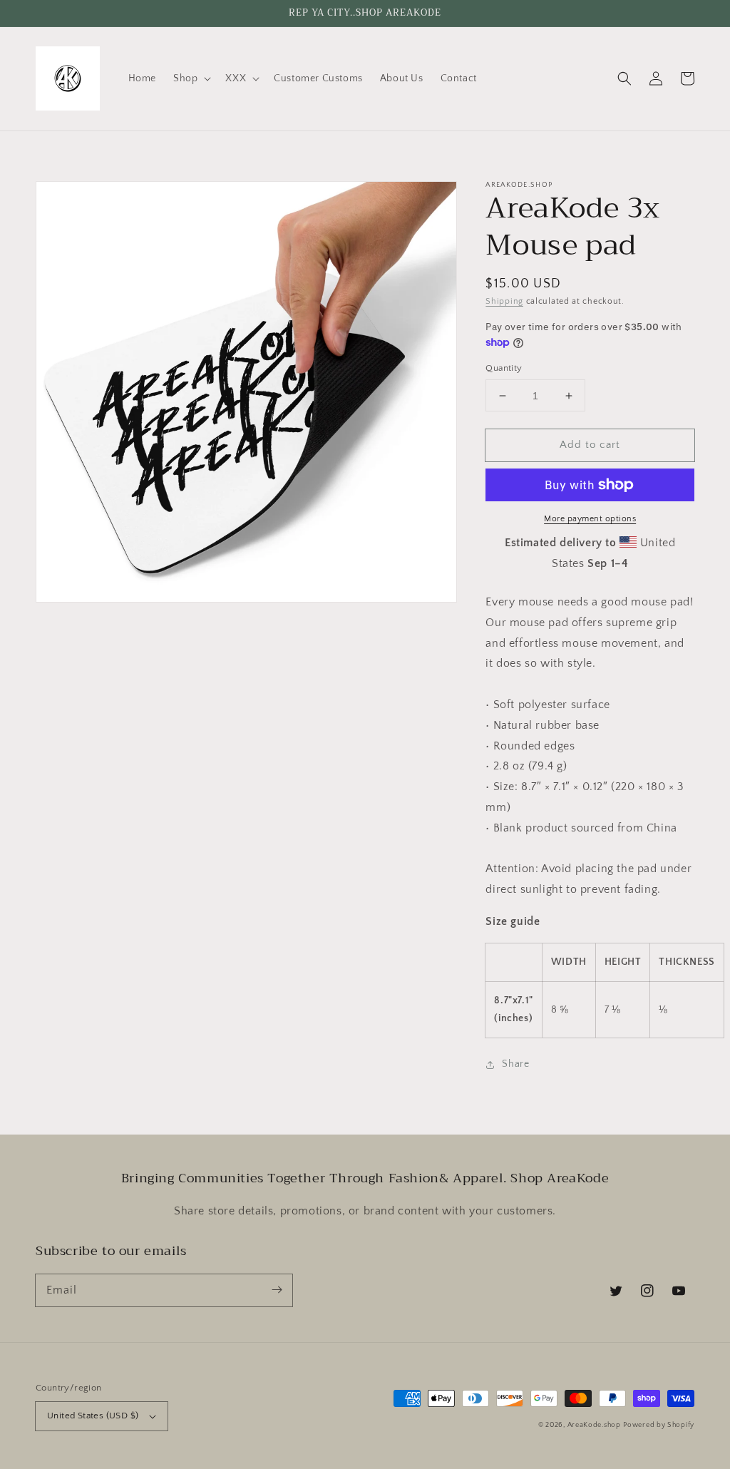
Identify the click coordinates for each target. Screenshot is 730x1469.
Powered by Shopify (658, 1425)
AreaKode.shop (594, 1425)
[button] (191, 78)
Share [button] (515, 1064)
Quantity (503, 368)
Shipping (504, 301)
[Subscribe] (276, 1290)
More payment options (590, 518)
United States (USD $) (92, 1416)
